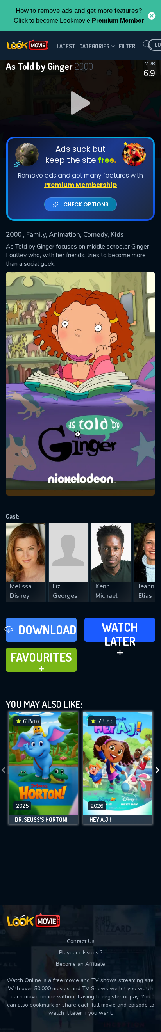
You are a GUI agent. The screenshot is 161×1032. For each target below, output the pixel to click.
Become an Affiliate (80, 964)
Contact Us (81, 941)
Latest (66, 46)
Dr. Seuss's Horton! (41, 819)
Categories (94, 46)
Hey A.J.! (100, 819)
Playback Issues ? (80, 952)
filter (127, 46)
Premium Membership (80, 184)
